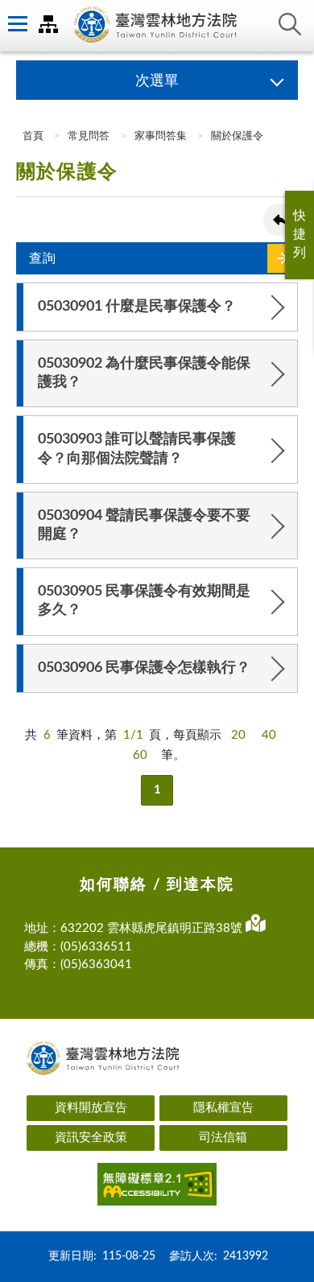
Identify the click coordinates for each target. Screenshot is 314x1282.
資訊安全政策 (91, 1138)
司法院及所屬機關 (48, 24)
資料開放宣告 (91, 1108)
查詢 (290, 24)
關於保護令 (237, 136)
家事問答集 (160, 136)
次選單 (157, 81)
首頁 (31, 136)
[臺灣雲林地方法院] (157, 26)
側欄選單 (16, 24)
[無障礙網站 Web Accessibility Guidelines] (157, 1187)
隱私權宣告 (223, 1108)
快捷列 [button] (299, 234)
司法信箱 (223, 1138)
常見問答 (88, 136)
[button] (157, 307)
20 (238, 735)
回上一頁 (279, 220)
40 (269, 735)
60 (140, 755)
